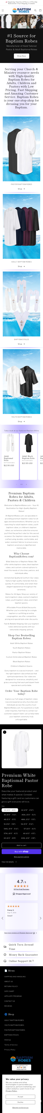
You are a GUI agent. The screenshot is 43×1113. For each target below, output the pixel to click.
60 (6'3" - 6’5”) (29, 833)
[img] (21, 886)
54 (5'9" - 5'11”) (27, 824)
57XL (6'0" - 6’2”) (11, 833)
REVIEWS (8, 1006)
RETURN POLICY (11, 986)
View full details (8, 862)
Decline (20, 1102)
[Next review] (40, 918)
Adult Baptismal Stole (8, 458)
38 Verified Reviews (21, 889)
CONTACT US (9, 1001)
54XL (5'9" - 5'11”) (11, 829)
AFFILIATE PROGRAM (13, 996)
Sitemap (7, 1040)
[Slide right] (26, 484)
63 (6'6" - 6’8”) (10, 838)
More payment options (21, 857)
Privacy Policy (9, 1050)
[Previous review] (2, 918)
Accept (20, 1097)
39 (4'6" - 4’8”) (10, 810)
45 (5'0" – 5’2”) (10, 815)
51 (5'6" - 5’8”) (10, 824)
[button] (2, 10)
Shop (20, 189)
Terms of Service (11, 1045)
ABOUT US (8, 981)
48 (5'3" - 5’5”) (10, 819)
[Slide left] (16, 484)
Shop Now (21, 56)
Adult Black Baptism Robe (28, 457)
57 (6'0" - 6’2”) (30, 829)
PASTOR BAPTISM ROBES (14, 1030)
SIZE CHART (9, 991)
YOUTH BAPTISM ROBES (14, 1025)
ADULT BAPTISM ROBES (14, 1020)
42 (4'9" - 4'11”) (27, 810)
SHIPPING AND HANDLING (15, 977)
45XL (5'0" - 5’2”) (29, 815)
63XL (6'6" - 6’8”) (28, 838)
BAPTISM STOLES (11, 1035)
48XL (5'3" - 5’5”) (28, 819)
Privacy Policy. (11, 1091)
